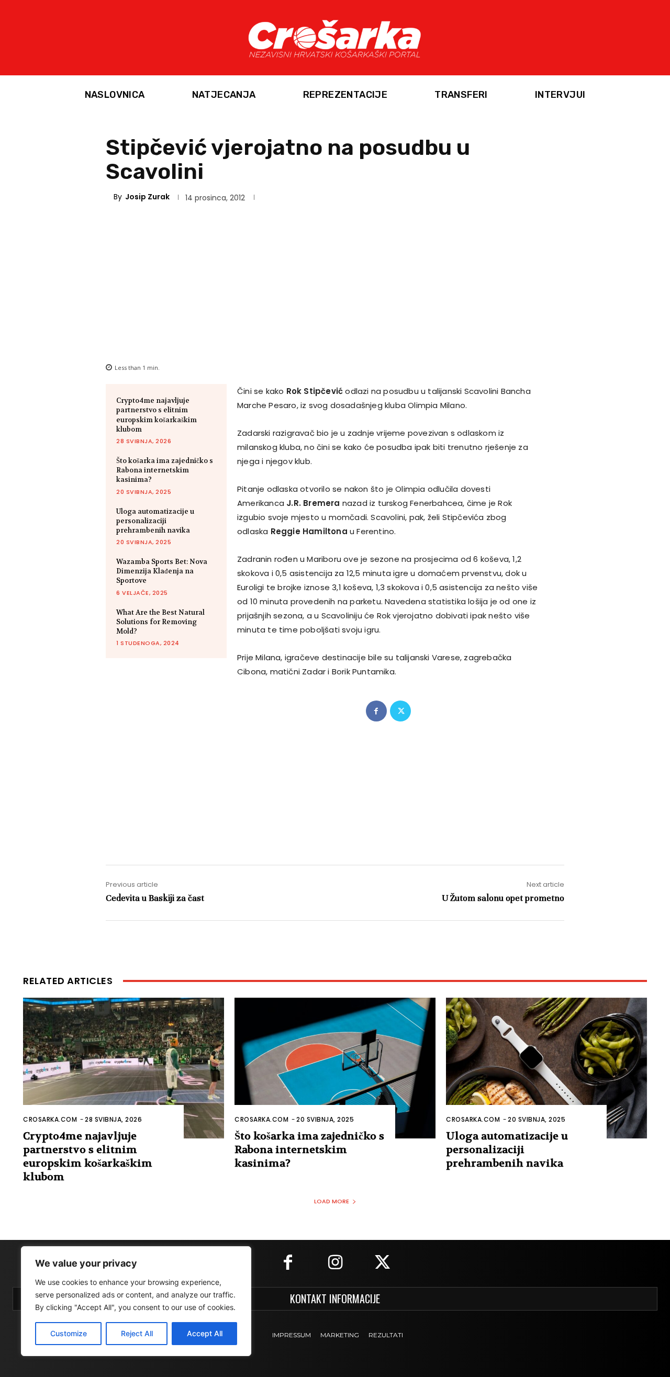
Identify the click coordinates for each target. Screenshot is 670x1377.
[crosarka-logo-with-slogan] (335, 38)
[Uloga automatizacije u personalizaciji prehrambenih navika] (546, 1068)
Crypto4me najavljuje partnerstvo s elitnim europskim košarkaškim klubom (156, 415)
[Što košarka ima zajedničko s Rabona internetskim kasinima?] (335, 1068)
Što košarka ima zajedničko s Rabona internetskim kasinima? (164, 470)
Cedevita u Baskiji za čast (155, 898)
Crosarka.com (50, 1119)
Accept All (204, 1333)
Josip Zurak (147, 196)
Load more (331, 1201)
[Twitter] (400, 711)
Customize (68, 1333)
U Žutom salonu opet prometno (503, 898)
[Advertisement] (335, 281)
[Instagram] (335, 1263)
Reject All (137, 1333)
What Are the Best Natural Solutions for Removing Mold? (160, 622)
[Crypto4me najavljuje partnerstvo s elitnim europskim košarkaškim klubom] (123, 1068)
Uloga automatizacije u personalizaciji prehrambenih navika (155, 521)
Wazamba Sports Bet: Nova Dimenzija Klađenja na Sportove (161, 571)
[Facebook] (376, 711)
